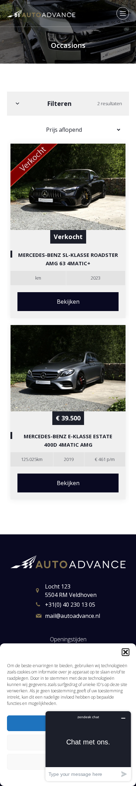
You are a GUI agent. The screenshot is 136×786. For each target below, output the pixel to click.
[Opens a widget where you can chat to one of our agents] (88, 746)
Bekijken (68, 301)
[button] (125, 652)
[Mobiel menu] (122, 13)
